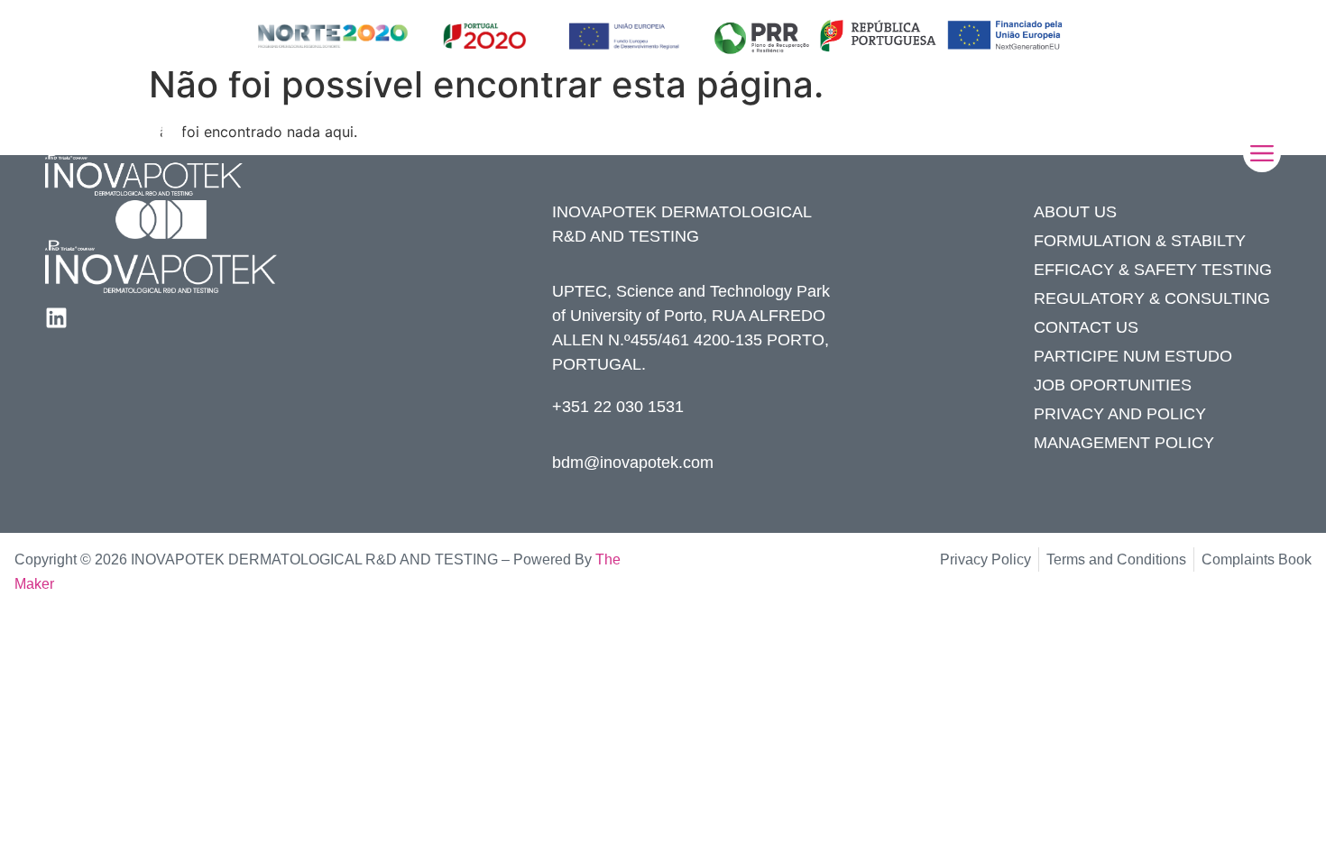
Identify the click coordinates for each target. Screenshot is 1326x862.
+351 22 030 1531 (618, 407)
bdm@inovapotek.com (633, 463)
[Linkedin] (56, 318)
